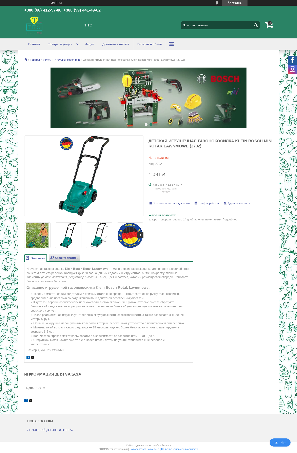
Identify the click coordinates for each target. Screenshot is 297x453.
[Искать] (256, 25)
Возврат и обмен (149, 44)
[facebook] (28, 358)
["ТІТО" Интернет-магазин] (34, 25)
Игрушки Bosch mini (67, 59)
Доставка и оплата (115, 44)
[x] (32, 358)
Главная (34, 44)
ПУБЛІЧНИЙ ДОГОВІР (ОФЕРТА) (51, 430)
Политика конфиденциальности (179, 449)
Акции (89, 44)
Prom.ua (166, 445)
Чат (283, 442)
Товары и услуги (60, 44)
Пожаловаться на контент (144, 449)
